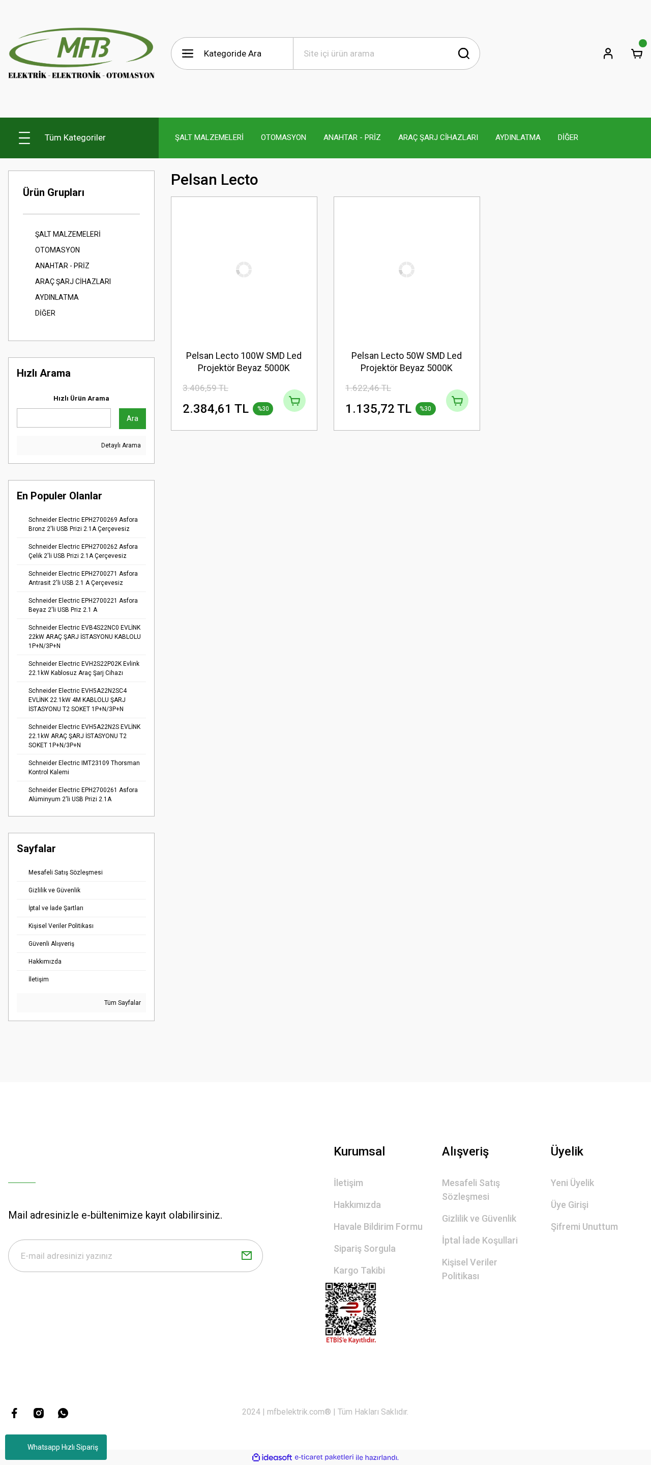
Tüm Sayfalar (122, 1002)
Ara (132, 418)
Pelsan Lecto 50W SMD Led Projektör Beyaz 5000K (406, 361)
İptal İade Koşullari (480, 1240)
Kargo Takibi (359, 1270)
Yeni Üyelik (572, 1182)
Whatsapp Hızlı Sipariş (62, 1447)
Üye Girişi (569, 1204)
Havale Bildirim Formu (378, 1226)
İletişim (348, 1182)
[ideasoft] (272, 1457)
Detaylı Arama (120, 445)
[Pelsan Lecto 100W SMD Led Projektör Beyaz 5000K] (244, 269)
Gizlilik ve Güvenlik (479, 1218)
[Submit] (246, 1255)
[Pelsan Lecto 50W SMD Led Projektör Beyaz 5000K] (407, 269)
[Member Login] (608, 53)
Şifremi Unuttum (584, 1226)
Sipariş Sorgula (365, 1248)
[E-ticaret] (324, 1457)
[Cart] (637, 53)
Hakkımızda (357, 1204)
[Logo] (81, 53)
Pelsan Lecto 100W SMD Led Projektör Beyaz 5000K (244, 361)
